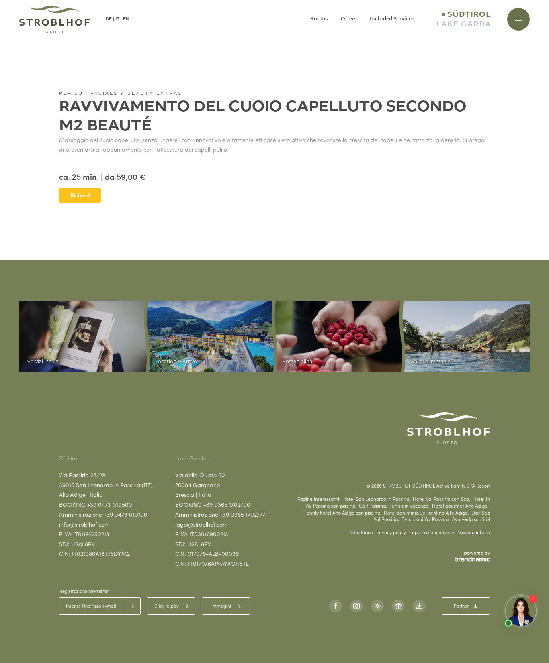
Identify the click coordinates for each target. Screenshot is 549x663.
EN (126, 19)
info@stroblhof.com (84, 524)
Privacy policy (391, 532)
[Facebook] (335, 606)
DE (109, 19)
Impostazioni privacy (431, 532)
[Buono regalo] (398, 606)
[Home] (54, 19)
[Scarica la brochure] (419, 606)
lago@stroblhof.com (201, 524)
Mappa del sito (473, 532)
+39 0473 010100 (125, 514)
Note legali (361, 532)
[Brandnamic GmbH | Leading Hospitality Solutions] (472, 556)
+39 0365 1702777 (242, 514)
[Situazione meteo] (377, 606)
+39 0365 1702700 (226, 504)
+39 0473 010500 (109, 504)
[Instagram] (356, 606)
